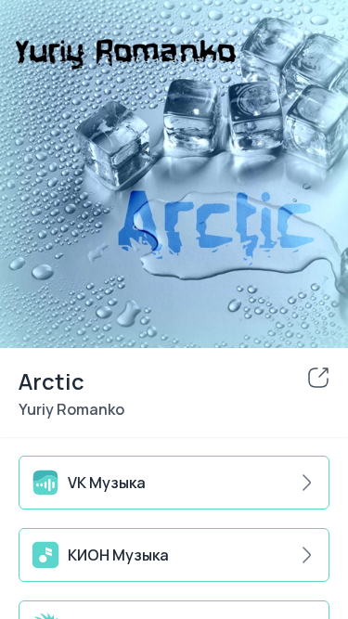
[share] (318, 378)
